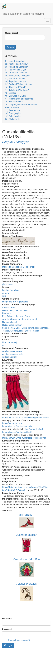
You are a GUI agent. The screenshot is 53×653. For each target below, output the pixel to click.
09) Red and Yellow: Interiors (18, 84)
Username (8, 618)
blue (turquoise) (9, 342)
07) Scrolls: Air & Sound (16, 78)
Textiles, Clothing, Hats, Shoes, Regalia (20, 330)
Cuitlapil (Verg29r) (26, 583)
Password (7, 629)
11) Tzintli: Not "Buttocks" (17, 89)
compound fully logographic (15, 301)
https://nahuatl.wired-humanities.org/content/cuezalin (17, 425)
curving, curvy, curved (12, 351)
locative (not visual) (11, 290)
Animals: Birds (8, 307)
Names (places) (9, 321)
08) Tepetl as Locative (15, 81)
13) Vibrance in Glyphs (15, 95)
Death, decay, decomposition (15, 310)
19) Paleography (13, 116)
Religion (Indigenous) (12, 324)
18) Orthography (13, 113)
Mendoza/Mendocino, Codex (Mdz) (18, 266)
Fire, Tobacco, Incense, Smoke (16, 316)
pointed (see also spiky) (13, 353)
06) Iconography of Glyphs (17, 75)
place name (7, 284)
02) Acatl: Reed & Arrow (16, 63)
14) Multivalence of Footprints (19, 98)
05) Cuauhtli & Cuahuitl (16, 72)
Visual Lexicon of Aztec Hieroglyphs (23, 13)
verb (4, 295)
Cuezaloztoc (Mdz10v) (26, 559)
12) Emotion (10, 92)
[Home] (4, 6)
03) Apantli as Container (16, 66)
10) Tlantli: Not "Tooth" (15, 87)
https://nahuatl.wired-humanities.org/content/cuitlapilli (22, 430)
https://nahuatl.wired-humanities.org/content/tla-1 (25, 437)
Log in (9, 645)
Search (10, 47)
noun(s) (5, 292)
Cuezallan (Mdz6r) (26, 534)
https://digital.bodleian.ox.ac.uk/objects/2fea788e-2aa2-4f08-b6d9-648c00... (25, 488)
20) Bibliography (12, 119)
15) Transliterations (14, 101)
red (3, 345)
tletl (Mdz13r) (26, 514)
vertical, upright (9, 356)
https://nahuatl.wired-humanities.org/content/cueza (25, 417)
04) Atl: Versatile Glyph (15, 69)
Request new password (19, 639)
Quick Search (12, 32)
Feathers (6, 313)
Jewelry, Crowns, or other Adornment (19, 319)
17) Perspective (12, 110)
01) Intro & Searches (14, 60)
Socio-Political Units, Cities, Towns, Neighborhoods (25, 327)
